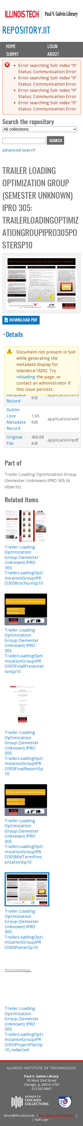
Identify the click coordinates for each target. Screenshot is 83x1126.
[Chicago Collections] (30, 1106)
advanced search (18, 150)
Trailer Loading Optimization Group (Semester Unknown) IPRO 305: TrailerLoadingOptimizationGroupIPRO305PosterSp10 (24, 929)
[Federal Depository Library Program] (65, 1106)
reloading (25, 376)
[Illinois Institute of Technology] (41, 1068)
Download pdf (23, 320)
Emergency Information (56, 1115)
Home (11, 46)
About (53, 54)
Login (52, 46)
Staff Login (41, 1120)
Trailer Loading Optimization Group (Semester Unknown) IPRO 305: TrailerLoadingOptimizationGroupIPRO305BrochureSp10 (24, 565)
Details (14, 334)
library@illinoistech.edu (19, 1115)
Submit (12, 54)
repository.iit (26, 30)
